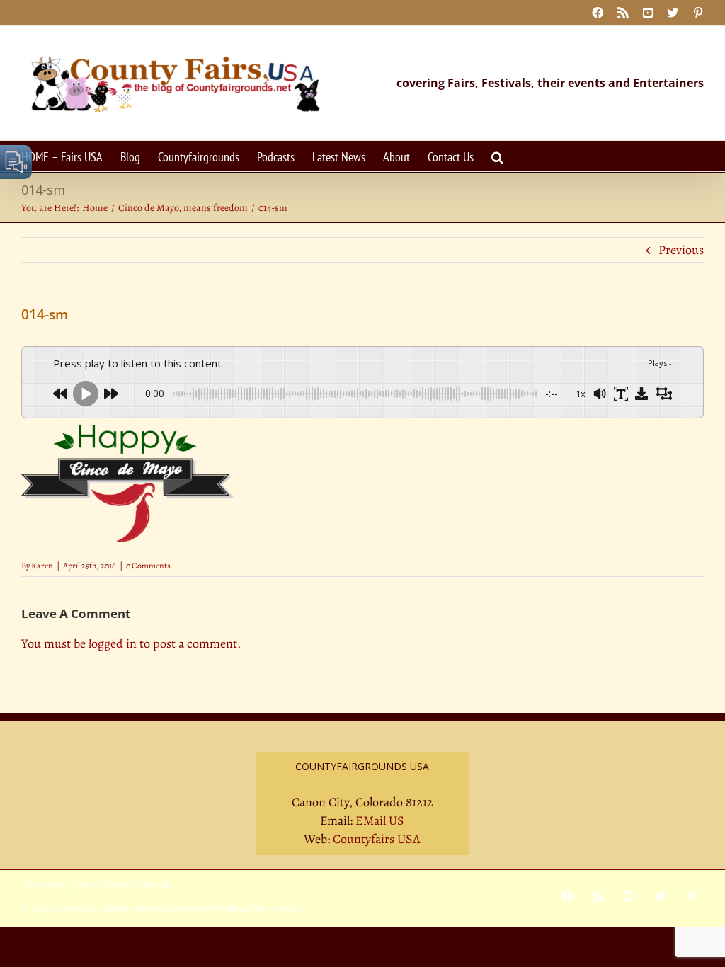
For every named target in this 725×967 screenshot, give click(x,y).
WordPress (231, 908)
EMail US (379, 820)
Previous (681, 249)
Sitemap (156, 884)
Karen (42, 565)
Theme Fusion (278, 908)
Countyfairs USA (377, 838)
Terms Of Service (105, 884)
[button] (497, 156)
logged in (113, 643)
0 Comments (148, 565)
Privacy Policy (44, 884)
